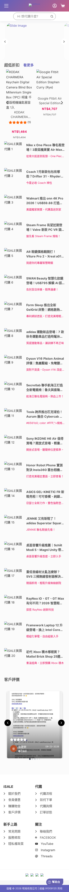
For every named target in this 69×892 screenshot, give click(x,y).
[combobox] (30, 16)
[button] (62, 103)
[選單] (6, 6)
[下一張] (64, 42)
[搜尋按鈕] (52, 16)
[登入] (55, 6)
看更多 (28, 65)
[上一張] (5, 42)
